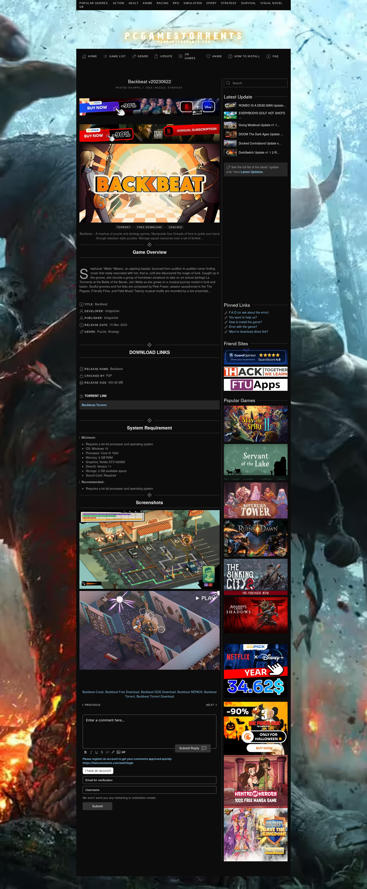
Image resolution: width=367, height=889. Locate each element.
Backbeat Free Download (122, 692)
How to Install (247, 56)
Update (166, 56)
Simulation (193, 3)
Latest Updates (252, 172)
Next (210, 704)
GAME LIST (117, 56)
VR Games (190, 56)
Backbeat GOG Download (158, 692)
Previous (92, 704)
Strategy (229, 3)
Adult (134, 3)
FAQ (276, 56)
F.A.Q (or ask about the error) (249, 312)
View (256, 422)
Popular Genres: (94, 3)
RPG (176, 3)
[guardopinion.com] (256, 356)
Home (92, 56)
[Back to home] (183, 29)
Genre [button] (143, 56)
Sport (211, 3)
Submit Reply (189, 748)
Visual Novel (271, 3)
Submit (97, 806)
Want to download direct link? (248, 331)
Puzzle (160, 87)
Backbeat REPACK (189, 692)
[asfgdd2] (256, 781)
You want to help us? (243, 317)
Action (118, 3)
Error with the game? (243, 326)
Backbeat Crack (93, 692)
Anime (147, 3)
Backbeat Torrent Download (155, 696)
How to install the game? (245, 322)
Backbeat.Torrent (94, 405)
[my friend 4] (256, 384)
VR (81, 7)
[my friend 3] (256, 371)
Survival (248, 3)
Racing (163, 3)
